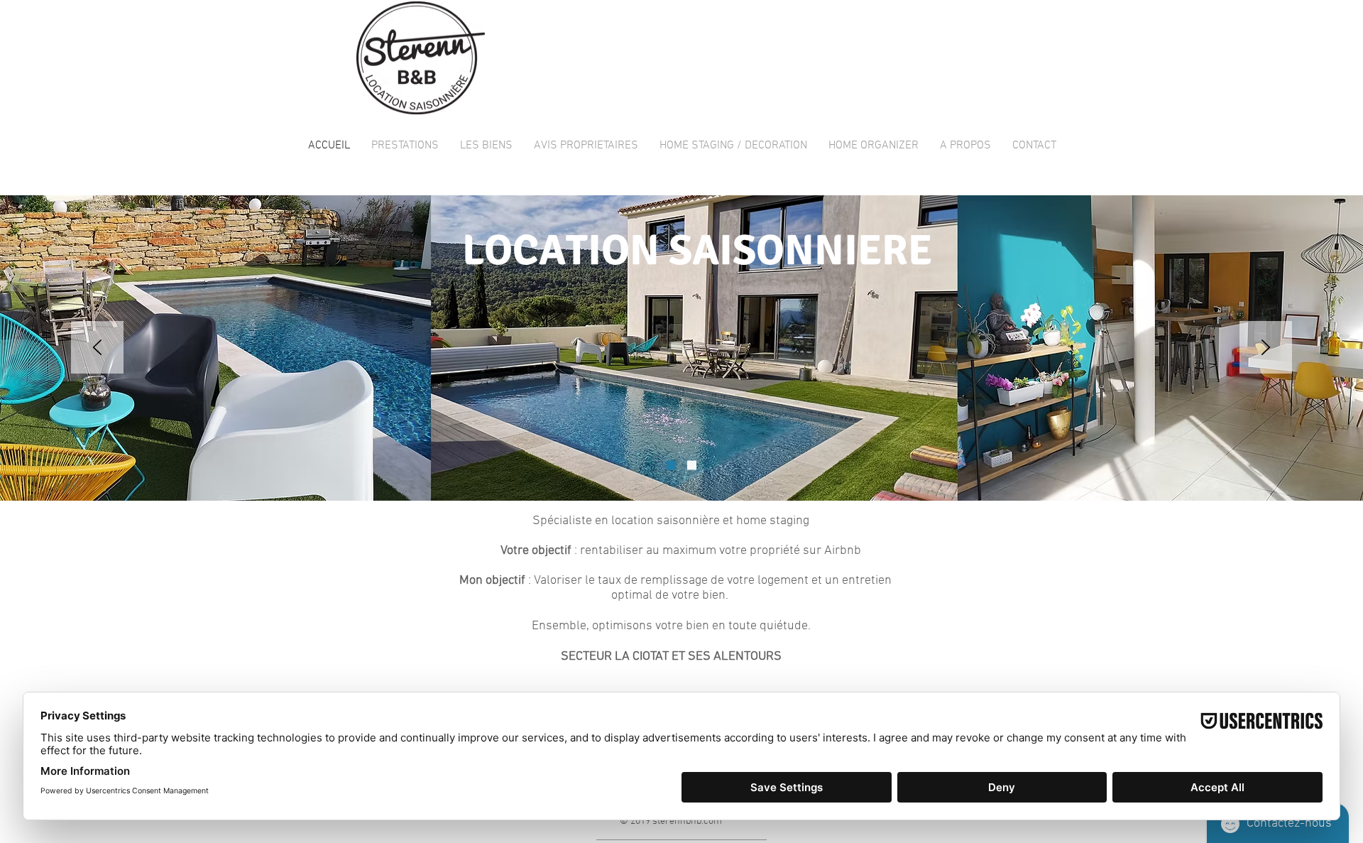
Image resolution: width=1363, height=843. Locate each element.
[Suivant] (1265, 348)
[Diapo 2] (691, 465)
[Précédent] (97, 348)
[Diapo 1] (671, 465)
